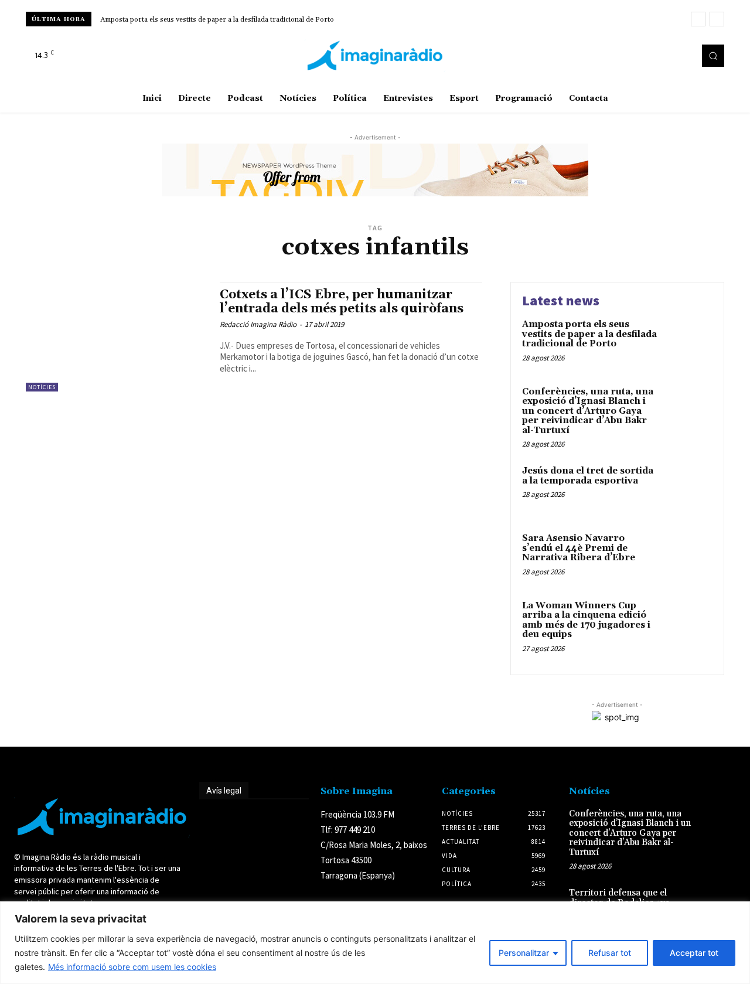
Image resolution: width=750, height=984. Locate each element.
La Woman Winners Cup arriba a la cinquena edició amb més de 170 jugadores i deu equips (586, 620)
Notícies (42, 387)
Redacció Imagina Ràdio (258, 324)
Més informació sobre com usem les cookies (132, 967)
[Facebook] (649, 55)
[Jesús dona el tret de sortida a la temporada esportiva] (687, 489)
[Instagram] (665, 55)
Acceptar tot (694, 953)
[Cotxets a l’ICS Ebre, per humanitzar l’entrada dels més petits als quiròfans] (117, 336)
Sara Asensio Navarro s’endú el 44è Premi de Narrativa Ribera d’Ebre (578, 548)
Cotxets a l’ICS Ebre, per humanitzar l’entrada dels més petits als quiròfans (341, 301)
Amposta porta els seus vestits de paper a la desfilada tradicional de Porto (217, 19)
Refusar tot (609, 953)
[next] (717, 19)
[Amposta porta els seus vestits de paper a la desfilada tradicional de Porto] (687, 342)
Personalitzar (524, 953)
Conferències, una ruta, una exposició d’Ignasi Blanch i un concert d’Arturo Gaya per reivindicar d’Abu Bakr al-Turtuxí (587, 411)
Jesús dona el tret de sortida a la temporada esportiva (587, 475)
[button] (713, 56)
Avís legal (223, 790)
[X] (682, 55)
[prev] (698, 19)
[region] (375, 942)
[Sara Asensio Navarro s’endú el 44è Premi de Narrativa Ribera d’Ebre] (687, 556)
